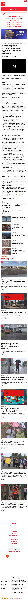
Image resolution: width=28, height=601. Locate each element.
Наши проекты (8, 259)
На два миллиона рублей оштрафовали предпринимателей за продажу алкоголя (13, 410)
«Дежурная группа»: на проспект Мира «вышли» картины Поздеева (13, 472)
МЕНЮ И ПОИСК (14, 9)
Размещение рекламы (14, 547)
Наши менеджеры (14, 527)
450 (4, 385)
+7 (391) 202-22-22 (15, 22)
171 (4, 354)
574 (4, 448)
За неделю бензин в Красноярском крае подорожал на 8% (14, 313)
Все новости (5, 256)
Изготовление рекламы (14, 549)
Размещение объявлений (14, 551)
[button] (12, 40)
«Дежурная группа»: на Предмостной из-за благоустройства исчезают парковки (10, 346)
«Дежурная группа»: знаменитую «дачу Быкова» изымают (13, 441)
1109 (4, 510)
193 (4, 289)
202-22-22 (15, 20)
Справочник (14, 543)
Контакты (14, 533)
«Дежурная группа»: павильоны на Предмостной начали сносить (14, 503)
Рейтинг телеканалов (14, 535)
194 (4, 320)
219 (5, 213)
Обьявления (14, 541)
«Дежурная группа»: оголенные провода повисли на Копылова (12, 378)
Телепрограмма (14, 539)
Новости (4, 202)
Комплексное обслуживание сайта (16, 598)
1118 (4, 479)
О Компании (14, 531)
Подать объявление (15, 26)
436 (4, 417)
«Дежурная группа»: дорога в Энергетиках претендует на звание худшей (13, 281)
